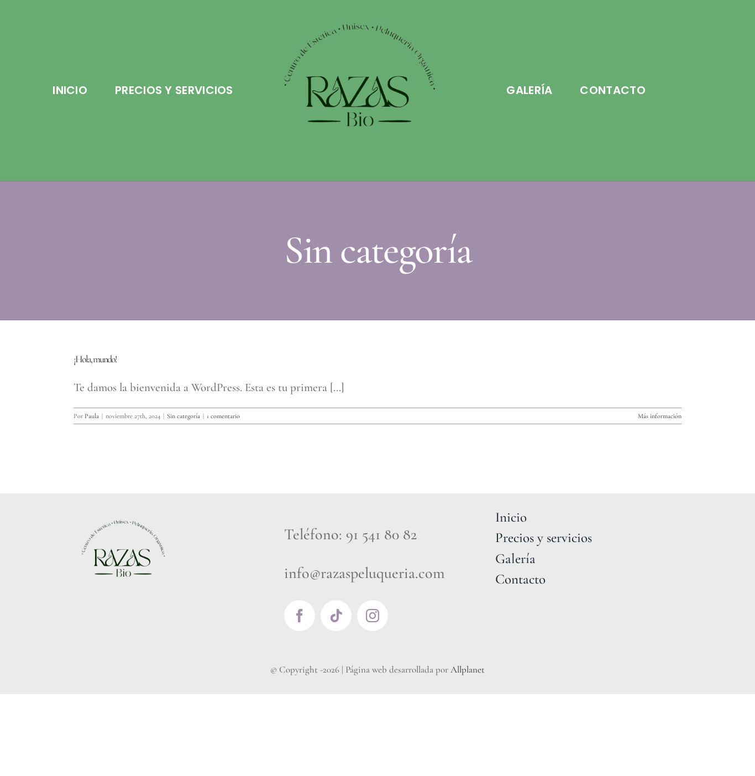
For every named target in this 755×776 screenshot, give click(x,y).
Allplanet (467, 669)
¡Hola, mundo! (95, 359)
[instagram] (372, 615)
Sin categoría (183, 416)
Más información (659, 416)
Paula (92, 416)
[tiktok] (336, 615)
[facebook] (299, 615)
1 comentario (223, 416)
